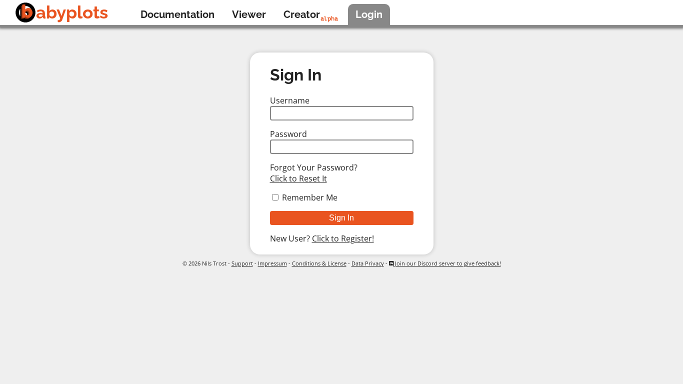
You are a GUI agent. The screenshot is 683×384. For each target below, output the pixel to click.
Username (290, 100)
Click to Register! (343, 238)
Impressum (272, 263)
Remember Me (310, 197)
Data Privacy (368, 263)
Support (242, 263)
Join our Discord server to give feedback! (447, 263)
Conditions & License (319, 263)
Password (288, 134)
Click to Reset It (298, 178)
